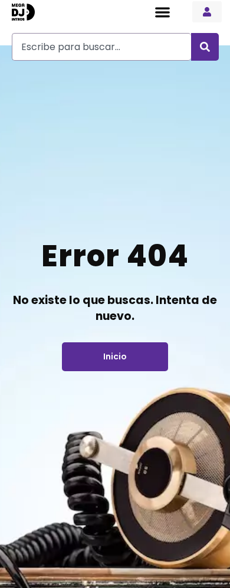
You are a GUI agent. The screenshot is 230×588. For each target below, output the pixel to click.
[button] (162, 12)
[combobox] (101, 47)
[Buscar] (205, 47)
